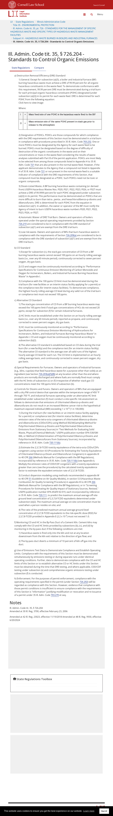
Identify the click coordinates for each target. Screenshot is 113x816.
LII (11, 21)
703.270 (55, 595)
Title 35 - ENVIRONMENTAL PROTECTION (33, 25)
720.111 (43, 495)
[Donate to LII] (84, 14)
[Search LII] (91, 14)
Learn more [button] (88, 811)
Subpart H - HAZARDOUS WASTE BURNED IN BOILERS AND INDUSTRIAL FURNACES (55, 38)
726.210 (23, 223)
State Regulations (25, 21)
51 (30, 478)
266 (31, 457)
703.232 (87, 141)
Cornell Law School (30, 4)
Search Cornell (99, 5)
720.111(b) (54, 442)
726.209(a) (71, 235)
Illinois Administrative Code (51, 21)
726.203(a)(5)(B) (47, 374)
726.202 (84, 581)
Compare (39, 67)
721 (32, 164)
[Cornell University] (12, 4)
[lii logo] (19, 13)
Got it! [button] (104, 811)
